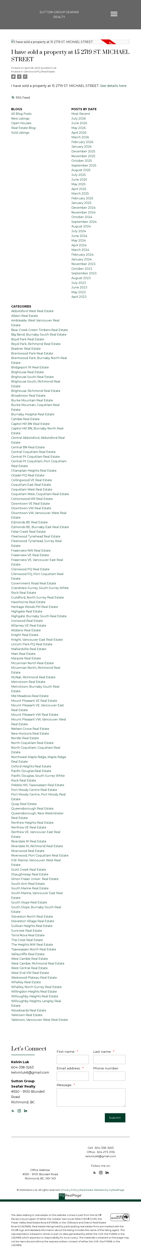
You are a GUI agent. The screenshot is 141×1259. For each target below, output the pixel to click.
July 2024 (78, 231)
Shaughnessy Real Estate (29, 874)
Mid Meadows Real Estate (30, 696)
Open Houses (21, 123)
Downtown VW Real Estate (31, 508)
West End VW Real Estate (30, 973)
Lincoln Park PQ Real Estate (32, 644)
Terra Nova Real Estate (28, 935)
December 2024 (83, 207)
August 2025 (81, 170)
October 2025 (81, 160)
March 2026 (80, 137)
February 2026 (82, 142)
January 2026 (81, 146)
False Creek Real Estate (28, 531)
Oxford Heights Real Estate (31, 766)
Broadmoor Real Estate (28, 395)
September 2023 (84, 273)
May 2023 (78, 292)
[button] (13, 1110)
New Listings (20, 118)
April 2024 (78, 245)
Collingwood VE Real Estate (31, 480)
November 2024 (83, 212)
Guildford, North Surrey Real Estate (37, 597)
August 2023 (81, 278)
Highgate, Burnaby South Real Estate (39, 616)
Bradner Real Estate (26, 348)
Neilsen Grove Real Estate (30, 729)
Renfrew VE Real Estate (28, 827)
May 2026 (78, 128)
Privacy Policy (70, 1190)
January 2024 (81, 259)
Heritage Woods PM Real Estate (34, 607)
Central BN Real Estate (28, 447)
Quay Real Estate (24, 804)
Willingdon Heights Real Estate (34, 991)
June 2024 (79, 236)
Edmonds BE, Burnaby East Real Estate (40, 527)
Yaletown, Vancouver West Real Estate (39, 1020)
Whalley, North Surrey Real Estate (36, 987)
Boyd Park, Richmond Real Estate (36, 344)
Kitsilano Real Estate (26, 630)
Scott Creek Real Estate (28, 869)
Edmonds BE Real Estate (29, 522)
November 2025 (83, 156)
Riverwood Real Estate (27, 851)
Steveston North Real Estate (32, 916)
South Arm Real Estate (28, 883)
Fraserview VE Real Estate (30, 555)
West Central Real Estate (29, 968)
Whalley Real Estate (26, 982)
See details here (113, 86)
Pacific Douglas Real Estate (31, 771)
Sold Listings (20, 132)
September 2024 (84, 222)
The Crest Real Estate (27, 940)
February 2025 (82, 198)
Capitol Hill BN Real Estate (30, 424)
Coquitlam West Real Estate (31, 489)
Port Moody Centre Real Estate (34, 790)
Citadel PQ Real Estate (27, 475)
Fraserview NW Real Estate (31, 550)
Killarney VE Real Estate (28, 625)
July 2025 (78, 175)
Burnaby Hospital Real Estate (32, 414)
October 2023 (81, 268)
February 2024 (82, 254)
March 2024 (80, 250)
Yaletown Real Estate (26, 1015)
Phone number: (106, 1068)
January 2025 (81, 203)
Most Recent (80, 114)
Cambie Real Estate (25, 419)
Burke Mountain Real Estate (32, 400)
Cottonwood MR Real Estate (32, 499)
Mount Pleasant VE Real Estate (34, 700)
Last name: (102, 1051)
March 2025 (80, 193)
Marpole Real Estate (26, 658)
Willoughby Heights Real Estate (34, 996)
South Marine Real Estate (30, 888)
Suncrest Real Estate (26, 930)
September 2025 (83, 165)
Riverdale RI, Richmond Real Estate (37, 846)
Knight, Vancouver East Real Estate (37, 639)
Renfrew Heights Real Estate (32, 822)
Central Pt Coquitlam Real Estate (35, 456)
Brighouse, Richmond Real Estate (35, 391)
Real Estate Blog (23, 128)
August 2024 (81, 226)
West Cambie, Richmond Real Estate (37, 963)
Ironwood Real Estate (27, 621)
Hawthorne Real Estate (28, 602)
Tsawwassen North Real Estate (33, 949)
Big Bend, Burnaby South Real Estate (38, 334)
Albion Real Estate (24, 316)
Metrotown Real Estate (28, 682)
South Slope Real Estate (29, 902)
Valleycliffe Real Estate (28, 954)
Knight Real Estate (25, 635)
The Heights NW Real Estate (32, 944)
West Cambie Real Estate (29, 958)
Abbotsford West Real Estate (32, 311)
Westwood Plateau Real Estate (34, 977)
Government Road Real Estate (33, 583)
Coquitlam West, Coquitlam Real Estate (40, 494)
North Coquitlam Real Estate (32, 743)
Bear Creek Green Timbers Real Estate (39, 330)
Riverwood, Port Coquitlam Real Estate (39, 855)
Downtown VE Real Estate (30, 503)
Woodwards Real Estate (28, 1010)
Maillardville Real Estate (28, 649)
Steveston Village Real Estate (32, 921)
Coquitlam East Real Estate (31, 484)
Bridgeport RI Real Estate (30, 367)
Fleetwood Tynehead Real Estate (35, 536)
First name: (66, 1051)
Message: (65, 1085)
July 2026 (78, 118)
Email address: (69, 1068)
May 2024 (78, 240)
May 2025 (78, 184)
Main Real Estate (23, 654)
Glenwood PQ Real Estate (39, 71)
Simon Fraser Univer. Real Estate (35, 879)
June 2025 (79, 179)
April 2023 (78, 297)
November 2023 (83, 264)
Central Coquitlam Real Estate (33, 452)
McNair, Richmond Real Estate (33, 677)
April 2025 (78, 189)
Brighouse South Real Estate (32, 377)
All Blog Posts (21, 114)
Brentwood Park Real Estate (32, 353)
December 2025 (83, 151)
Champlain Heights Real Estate (34, 470)
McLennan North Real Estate (32, 663)
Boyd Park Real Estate (27, 339)
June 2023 (79, 287)
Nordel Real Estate (25, 738)
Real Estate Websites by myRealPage (102, 1190)
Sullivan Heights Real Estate (32, 926)
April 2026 (78, 132)
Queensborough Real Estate (32, 808)
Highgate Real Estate (26, 611)
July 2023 (78, 283)
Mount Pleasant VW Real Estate (34, 714)
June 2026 (79, 123)
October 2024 (81, 217)
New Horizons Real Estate (30, 733)
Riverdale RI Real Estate (28, 841)
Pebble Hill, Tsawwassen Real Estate (37, 785)
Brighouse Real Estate (27, 372)
